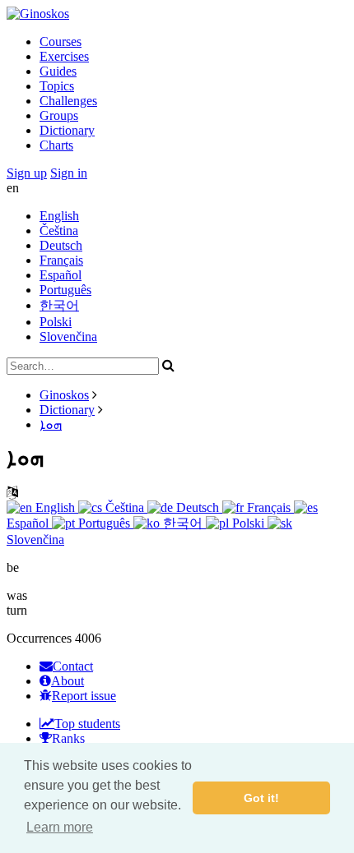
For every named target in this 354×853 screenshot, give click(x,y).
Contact (73, 666)
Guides (58, 71)
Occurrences (39, 638)
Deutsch (61, 245)
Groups (59, 115)
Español (61, 275)
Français (61, 260)
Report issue (84, 696)
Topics (57, 86)
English (59, 216)
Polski (56, 322)
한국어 (59, 305)
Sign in (68, 173)
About (67, 681)
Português (65, 290)
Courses (61, 41)
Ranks (68, 738)
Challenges (68, 101)
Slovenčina (68, 337)
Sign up (27, 173)
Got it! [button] (261, 798)
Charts (56, 145)
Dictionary (67, 130)
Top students (87, 724)
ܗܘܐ (51, 424)
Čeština (59, 230)
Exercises (64, 56)
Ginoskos (64, 395)
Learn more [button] (59, 827)
